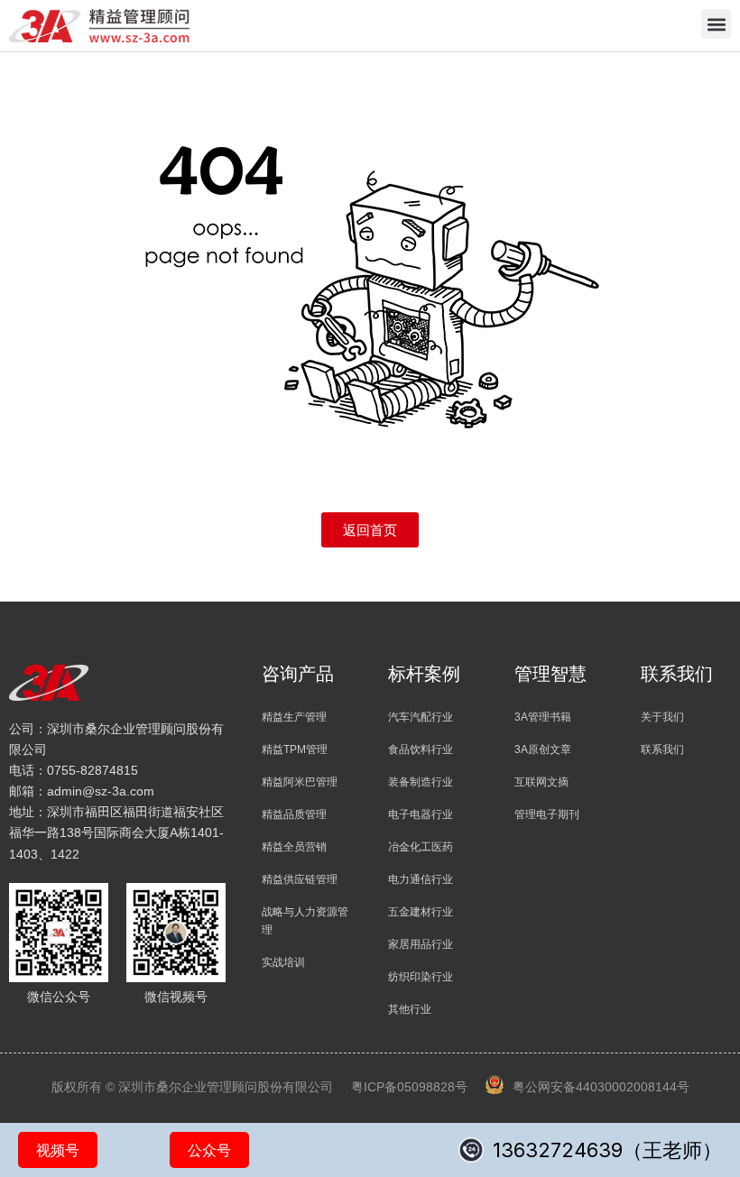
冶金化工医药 (420, 847)
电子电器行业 (420, 814)
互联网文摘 (541, 782)
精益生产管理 (294, 717)
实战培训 (283, 962)
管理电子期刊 (546, 814)
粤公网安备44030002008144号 (601, 1087)
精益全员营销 (294, 847)
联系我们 (662, 749)
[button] (716, 24)
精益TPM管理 (295, 749)
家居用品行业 (420, 944)
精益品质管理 (294, 814)
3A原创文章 (542, 749)
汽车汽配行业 (420, 717)
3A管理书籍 (542, 717)
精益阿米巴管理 (300, 782)
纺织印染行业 (420, 976)
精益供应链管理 (300, 879)
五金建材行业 (420, 912)
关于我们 (662, 717)
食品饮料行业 (420, 749)
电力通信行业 (420, 879)
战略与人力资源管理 (305, 921)
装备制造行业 (420, 782)
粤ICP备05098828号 (409, 1087)
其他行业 (409, 1009)
